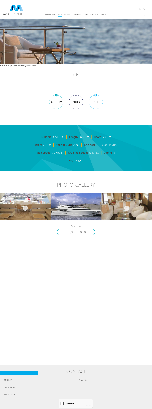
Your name (9, 387)
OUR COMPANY (50, 15)
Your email (9, 394)
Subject (8, 380)
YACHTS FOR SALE (64, 15)
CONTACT (104, 15)
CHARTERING (77, 15)
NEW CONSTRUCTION (91, 15)
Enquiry (83, 380)
